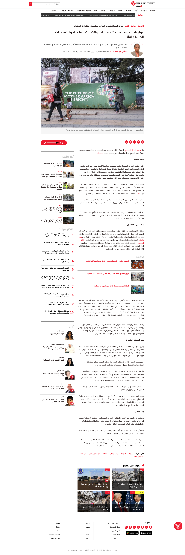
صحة (96, 10)
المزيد (53, 10)
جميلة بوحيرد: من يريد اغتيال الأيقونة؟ (53, 374)
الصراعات (100, 153)
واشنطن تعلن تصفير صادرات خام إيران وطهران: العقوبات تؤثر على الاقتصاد (55, 277)
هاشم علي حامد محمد (118, 51)
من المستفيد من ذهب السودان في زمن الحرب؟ (56, 260)
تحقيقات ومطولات (84, 10)
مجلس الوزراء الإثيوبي (133, 150)
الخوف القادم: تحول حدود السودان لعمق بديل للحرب (56, 243)
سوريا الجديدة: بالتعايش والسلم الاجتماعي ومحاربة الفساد (52, 348)
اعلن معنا (117, 538)
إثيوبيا (131, 454)
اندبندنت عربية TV (66, 10)
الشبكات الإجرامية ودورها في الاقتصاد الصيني (53, 400)
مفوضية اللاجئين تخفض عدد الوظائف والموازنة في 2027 (51, 175)
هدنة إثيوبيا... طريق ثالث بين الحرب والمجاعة (111, 286)
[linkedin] (134, 527)
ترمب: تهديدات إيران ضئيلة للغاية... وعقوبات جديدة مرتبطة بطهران (56, 234)
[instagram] (142, 527)
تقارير (127, 26)
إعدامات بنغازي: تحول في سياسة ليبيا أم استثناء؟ (94, 485)
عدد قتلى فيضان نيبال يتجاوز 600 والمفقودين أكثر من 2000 (57, 312)
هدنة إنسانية (138, 457)
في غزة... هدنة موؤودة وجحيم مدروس (95, 508)
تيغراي (138, 193)
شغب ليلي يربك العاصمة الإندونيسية (53, 164)
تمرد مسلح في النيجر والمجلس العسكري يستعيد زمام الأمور (57, 303)
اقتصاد (128, 10)
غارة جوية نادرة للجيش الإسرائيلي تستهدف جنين (115, 15)
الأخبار (152, 10)
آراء (136, 10)
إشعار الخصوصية (115, 527)
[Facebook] (150, 527)
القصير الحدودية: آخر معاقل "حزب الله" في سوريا (129, 485)
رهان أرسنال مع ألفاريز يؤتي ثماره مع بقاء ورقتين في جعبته (52, 209)
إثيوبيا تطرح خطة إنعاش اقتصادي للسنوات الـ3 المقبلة (108, 273)
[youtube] (138, 527)
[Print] (126, 142)
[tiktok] (130, 527)
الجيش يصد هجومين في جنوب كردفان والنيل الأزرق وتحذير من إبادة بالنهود (55, 286)
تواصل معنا (116, 534)
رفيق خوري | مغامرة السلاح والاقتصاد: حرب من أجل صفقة (55, 295)
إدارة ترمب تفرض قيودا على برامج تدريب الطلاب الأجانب (51, 220)
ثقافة (120, 10)
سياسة (144, 10)
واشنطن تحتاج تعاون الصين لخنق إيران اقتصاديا (129, 508)
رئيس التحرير (116, 530)
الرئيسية (141, 26)
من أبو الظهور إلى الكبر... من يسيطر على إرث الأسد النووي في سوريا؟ (55, 252)
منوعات (112, 10)
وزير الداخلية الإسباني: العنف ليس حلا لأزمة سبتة (81, 15)
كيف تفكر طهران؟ (57, 333)
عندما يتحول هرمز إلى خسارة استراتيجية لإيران (53, 387)
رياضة (103, 10)
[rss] (126, 527)
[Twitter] (146, 527)
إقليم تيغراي (114, 454)
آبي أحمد (83, 454)
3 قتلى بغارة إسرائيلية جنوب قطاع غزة (50, 15)
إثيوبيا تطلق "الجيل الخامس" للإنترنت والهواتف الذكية (107, 261)
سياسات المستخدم (114, 523)
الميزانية (123, 454)
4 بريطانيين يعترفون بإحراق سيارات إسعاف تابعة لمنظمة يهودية (51, 187)
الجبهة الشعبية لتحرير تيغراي (98, 454)
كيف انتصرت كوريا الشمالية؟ (53, 360)
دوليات (60, 172)
